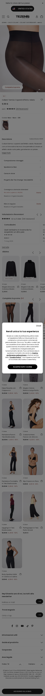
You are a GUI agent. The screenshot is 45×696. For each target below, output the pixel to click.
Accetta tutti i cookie (22, 367)
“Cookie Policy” (15, 357)
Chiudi (38, 326)
